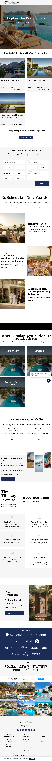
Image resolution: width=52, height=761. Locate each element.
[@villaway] (10, 678)
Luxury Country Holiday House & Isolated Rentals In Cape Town (39, 434)
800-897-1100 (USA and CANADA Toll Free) (13, 471)
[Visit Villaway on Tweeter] (26, 730)
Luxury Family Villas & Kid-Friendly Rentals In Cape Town (39, 425)
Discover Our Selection (26, 28)
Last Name (18, 166)
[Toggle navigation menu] (46, 2)
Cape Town (4, 117)
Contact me (42, 183)
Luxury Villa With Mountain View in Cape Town (39, 429)
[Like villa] (23, 60)
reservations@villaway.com (11, 474)
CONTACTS (9, 744)
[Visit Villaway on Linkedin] (20, 730)
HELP (43, 734)
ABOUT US (26, 739)
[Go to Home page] (12, 2)
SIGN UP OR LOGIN (8, 746)
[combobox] (8, 178)
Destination (7, 160)
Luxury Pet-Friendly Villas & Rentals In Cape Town (13, 434)
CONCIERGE (9, 739)
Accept (32, 758)
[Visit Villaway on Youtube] (32, 730)
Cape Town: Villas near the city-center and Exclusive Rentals (13, 429)
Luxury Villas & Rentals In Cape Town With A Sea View (13, 439)
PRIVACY (43, 741)
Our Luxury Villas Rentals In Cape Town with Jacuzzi (39, 439)
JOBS (26, 741)
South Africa (10, 117)
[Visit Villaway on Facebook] (18, 730)
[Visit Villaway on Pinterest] (34, 730)
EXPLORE (26, 734)
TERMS (43, 739)
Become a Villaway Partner (13, 613)
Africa (15, 117)
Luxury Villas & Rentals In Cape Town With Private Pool (13, 425)
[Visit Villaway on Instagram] (23, 730)
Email (29, 160)
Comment (30, 171)
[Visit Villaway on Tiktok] (29, 730)
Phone (29, 166)
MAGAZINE (9, 734)
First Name (6, 166)
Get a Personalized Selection (26, 31)
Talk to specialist (8, 478)
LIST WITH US (8, 741)
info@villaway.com (20, 755)
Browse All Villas (26, 137)
